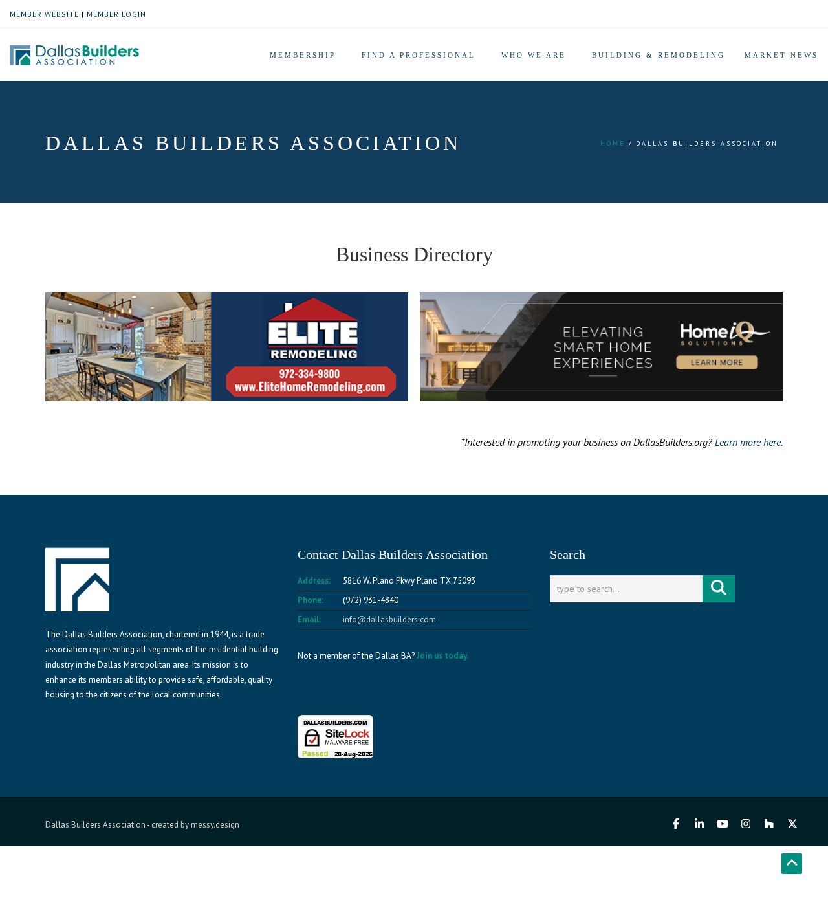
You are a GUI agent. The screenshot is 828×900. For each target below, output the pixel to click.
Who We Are (533, 55)
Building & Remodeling (658, 55)
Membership (303, 55)
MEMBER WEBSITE (44, 14)
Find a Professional (418, 55)
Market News (781, 55)
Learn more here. (749, 441)
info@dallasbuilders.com (389, 619)
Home (613, 143)
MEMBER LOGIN (116, 14)
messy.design (215, 824)
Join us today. (442, 655)
